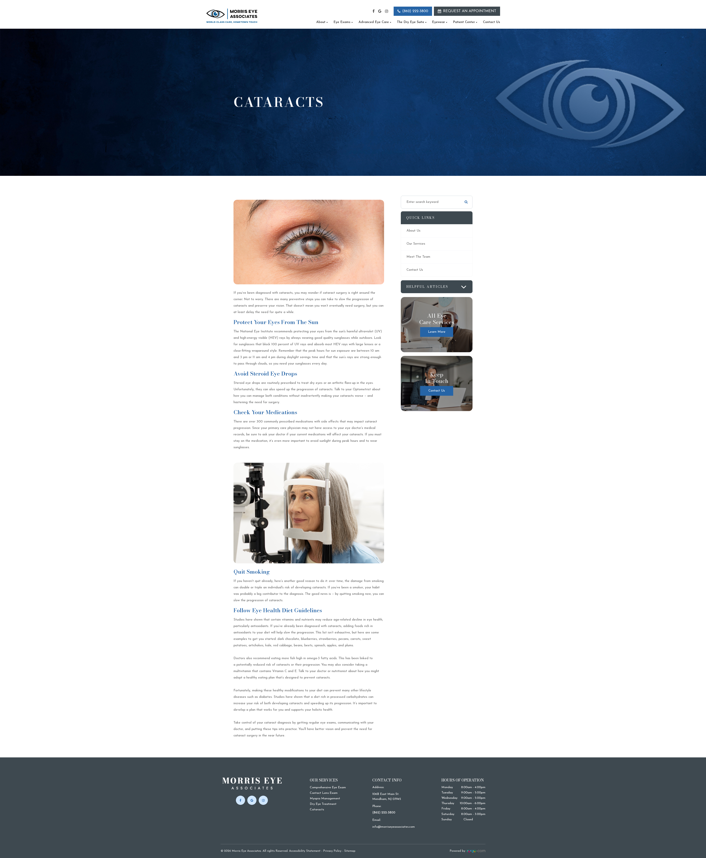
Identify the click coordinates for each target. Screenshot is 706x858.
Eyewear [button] (438, 22)
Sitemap (349, 851)
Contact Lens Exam (324, 793)
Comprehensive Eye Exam (328, 787)
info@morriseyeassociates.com (393, 826)
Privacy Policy (332, 851)
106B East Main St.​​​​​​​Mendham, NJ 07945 (386, 797)
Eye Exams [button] (342, 22)
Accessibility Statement (304, 851)
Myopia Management (325, 798)
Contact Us (491, 22)
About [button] (320, 22)
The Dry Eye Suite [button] (410, 22)
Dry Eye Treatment (323, 804)
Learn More (436, 332)
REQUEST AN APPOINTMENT (469, 11)
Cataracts (317, 809)
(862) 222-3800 (415, 11)
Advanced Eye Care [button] (374, 22)
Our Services (416, 244)
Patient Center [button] (464, 22)
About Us (413, 230)
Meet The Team (418, 257)
